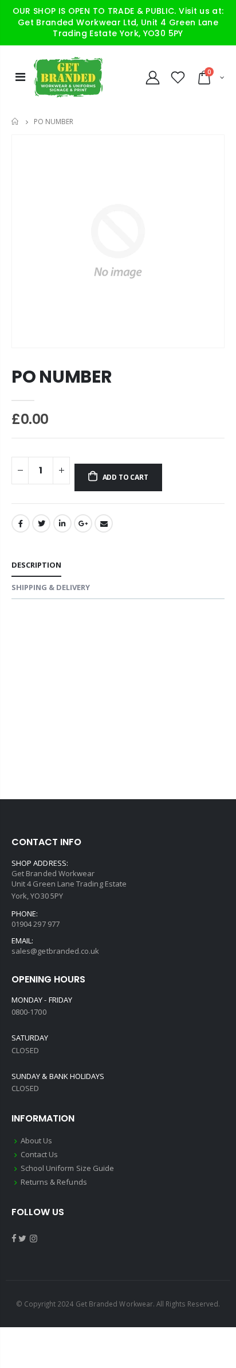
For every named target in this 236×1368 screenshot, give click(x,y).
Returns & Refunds (54, 1182)
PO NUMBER (61, 376)
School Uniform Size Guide (68, 1168)
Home (15, 121)
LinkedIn (62, 523)
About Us (37, 1140)
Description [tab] (36, 565)
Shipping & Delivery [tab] (50, 587)
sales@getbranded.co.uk (55, 951)
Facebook (20, 523)
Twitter (41, 523)
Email (104, 523)
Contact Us (39, 1154)
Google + (83, 523)
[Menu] (20, 76)
